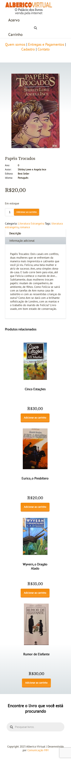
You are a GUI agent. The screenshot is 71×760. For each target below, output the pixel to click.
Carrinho (15, 34)
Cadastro (28, 49)
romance (25, 227)
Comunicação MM (37, 750)
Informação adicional (22, 240)
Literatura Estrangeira (31, 223)
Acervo (14, 20)
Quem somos (15, 44)
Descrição (15, 233)
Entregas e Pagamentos (46, 44)
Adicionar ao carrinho (26, 212)
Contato (44, 49)
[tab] (35, 233)
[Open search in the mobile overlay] (35, 27)
